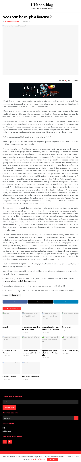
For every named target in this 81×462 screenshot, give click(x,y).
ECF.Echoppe (7, 431)
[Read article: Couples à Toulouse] (11, 368)
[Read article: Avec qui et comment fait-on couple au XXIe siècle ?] (31, 342)
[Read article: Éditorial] (11, 318)
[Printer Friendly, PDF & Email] (68, 80)
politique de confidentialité (37, 459)
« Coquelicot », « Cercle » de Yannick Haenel (31, 328)
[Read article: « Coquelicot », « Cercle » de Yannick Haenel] (31, 318)
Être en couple (66, 327)
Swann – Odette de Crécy (70, 351)
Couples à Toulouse (9, 376)
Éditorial (5, 327)
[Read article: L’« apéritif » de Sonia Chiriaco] (11, 342)
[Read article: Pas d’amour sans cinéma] (31, 368)
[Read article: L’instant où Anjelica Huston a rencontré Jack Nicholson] (51, 318)
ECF (4, 428)
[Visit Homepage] (42, 6)
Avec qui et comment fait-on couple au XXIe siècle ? (31, 352)
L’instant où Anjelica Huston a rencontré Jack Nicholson (50, 328)
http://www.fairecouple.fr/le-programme (19, 281)
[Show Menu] (3, 6)
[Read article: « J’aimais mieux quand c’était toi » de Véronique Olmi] (51, 342)
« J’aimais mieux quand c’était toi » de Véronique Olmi (50, 353)
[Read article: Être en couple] (71, 318)
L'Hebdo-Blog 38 (15, 295)
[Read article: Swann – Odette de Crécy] (71, 342)
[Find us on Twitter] (10, 442)
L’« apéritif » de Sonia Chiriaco (9, 352)
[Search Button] (76, 418)
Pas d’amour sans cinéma (30, 376)
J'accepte (52, 459)
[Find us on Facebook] (5, 442)
